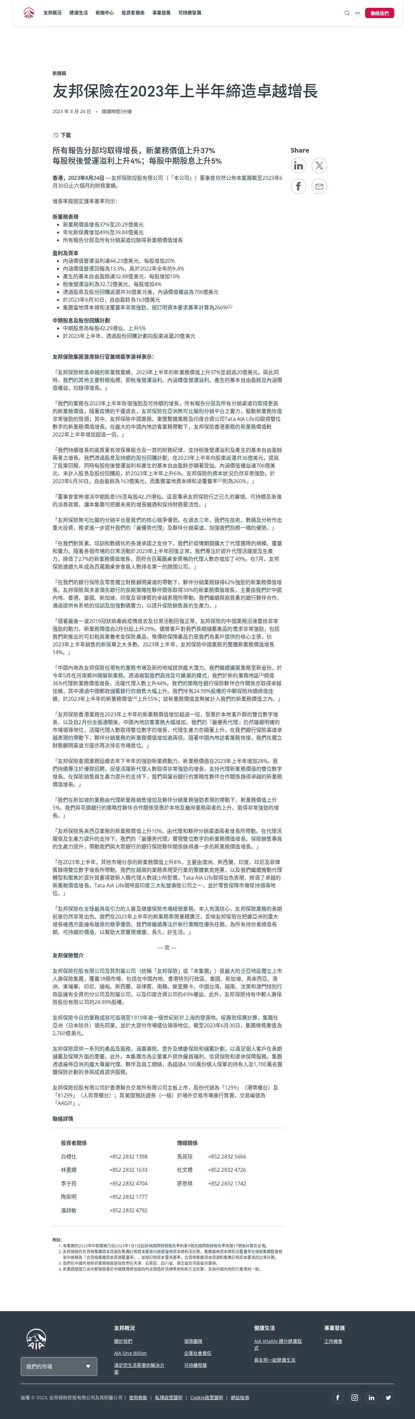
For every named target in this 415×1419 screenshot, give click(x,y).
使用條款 (138, 1397)
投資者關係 (133, 12)
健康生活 (78, 12)
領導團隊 (193, 1341)
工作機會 (333, 1341)
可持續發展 (189, 12)
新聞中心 (105, 12)
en (357, 13)
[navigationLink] (29, 13)
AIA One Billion (130, 1353)
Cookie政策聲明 (206, 1397)
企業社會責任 (198, 1353)
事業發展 (161, 12)
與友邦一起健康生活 (274, 1360)
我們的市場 (39, 1366)
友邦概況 (52, 12)
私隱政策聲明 (169, 1397)
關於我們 (123, 1341)
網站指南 (240, 1397)
